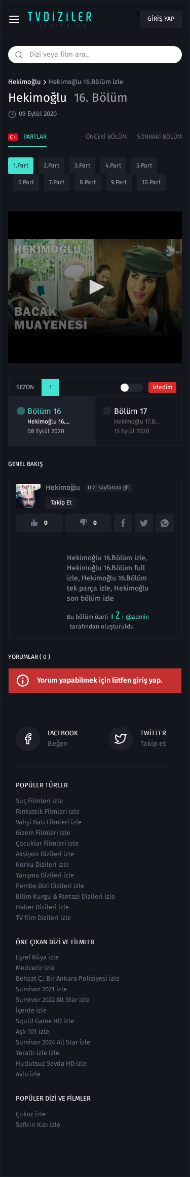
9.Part (119, 182)
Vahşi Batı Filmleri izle (49, 822)
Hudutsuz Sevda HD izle (51, 1063)
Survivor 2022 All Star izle (53, 999)
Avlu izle (28, 1074)
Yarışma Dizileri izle (45, 875)
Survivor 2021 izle (41, 989)
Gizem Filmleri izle (43, 832)
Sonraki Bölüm (159, 136)
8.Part (88, 182)
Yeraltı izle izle (37, 1053)
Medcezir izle (35, 968)
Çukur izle (31, 1114)
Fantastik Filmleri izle (48, 811)
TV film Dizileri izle (43, 917)
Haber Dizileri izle (42, 907)
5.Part (144, 165)
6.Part (26, 182)
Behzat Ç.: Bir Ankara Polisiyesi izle (68, 978)
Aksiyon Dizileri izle (45, 854)
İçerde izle (31, 1010)
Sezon (25, 387)
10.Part (151, 182)
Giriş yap (160, 18)
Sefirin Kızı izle (38, 1124)
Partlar (35, 136)
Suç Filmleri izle (39, 801)
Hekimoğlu (24, 82)
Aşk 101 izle (32, 1031)
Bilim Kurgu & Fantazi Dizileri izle (65, 896)
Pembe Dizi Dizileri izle (50, 886)
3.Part (82, 165)
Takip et (61, 502)
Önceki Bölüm (106, 136)
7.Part (56, 182)
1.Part (20, 165)
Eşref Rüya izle (37, 957)
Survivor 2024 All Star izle (53, 1042)
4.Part (113, 165)
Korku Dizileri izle (42, 864)
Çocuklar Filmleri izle (47, 843)
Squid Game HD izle (45, 1021)
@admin (137, 616)
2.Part (51, 165)
